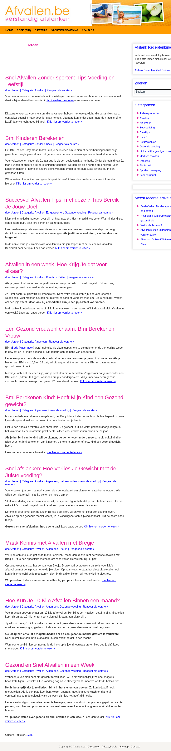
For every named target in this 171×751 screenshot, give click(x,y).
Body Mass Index (22, 347)
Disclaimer (94, 746)
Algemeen (41, 341)
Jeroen (15, 90)
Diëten (62, 277)
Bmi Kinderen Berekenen (34, 138)
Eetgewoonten (54, 212)
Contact (88, 30)
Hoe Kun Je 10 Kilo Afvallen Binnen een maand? (62, 600)
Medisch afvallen (149, 156)
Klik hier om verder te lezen (65, 121)
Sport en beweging (64, 30)
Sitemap (124, 746)
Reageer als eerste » (59, 90)
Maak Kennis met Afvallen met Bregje (49, 543)
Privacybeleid (109, 746)
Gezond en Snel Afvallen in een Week (49, 665)
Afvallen (39, 90)
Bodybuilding (147, 127)
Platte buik (146, 165)
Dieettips (41, 30)
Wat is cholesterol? (151, 225)
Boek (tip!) (24, 30)
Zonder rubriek (43, 144)
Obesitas (145, 160)
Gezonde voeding (75, 212)
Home (9, 30)
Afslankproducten (150, 113)
